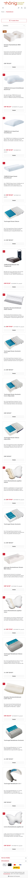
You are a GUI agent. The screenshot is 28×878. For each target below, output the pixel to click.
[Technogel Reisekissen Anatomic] (14, 732)
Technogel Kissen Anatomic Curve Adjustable (12, 395)
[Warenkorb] (25, 7)
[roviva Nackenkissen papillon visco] (14, 602)
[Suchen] (18, 7)
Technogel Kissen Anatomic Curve (12, 351)
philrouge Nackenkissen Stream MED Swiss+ (13, 568)
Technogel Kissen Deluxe (11, 221)
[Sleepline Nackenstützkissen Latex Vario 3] (14, 688)
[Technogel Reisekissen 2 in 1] (14, 775)
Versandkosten (6, 873)
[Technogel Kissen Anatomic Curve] (14, 342)
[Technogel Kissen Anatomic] (14, 515)
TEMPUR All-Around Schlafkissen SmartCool (14, 88)
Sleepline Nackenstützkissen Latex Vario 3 (12, 697)
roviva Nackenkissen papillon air (13, 827)
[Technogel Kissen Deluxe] (14, 213)
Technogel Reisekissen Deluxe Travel (13, 654)
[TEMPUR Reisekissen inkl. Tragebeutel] (14, 256)
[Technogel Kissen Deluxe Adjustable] (14, 429)
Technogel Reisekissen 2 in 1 (12, 783)
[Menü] (3, 7)
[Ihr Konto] (21, 7)
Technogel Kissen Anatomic (12, 524)
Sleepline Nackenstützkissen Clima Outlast (12, 308)
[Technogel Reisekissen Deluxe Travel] (14, 645)
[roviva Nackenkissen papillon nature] (14, 472)
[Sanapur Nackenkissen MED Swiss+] (14, 36)
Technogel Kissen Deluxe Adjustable (11, 438)
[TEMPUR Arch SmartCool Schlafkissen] (14, 123)
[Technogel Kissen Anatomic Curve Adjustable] (14, 386)
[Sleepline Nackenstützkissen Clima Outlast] (14, 299)
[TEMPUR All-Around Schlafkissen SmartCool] (14, 79)
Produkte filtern (15, 20)
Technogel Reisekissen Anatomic (14, 740)
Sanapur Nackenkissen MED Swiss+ (12, 45)
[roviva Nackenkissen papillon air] (14, 818)
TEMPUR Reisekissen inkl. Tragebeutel (11, 265)
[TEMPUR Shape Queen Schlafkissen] (14, 168)
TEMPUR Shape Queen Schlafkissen (10, 177)
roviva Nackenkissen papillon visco (13, 611)
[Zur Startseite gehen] (14, 3)
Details (14, 67)
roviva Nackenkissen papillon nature (13, 481)
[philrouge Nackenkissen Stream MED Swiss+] (14, 559)
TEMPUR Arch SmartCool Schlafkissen (11, 132)
